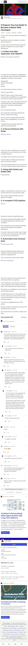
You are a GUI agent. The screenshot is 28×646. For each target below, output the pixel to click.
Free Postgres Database (12, 632)
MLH (25, 632)
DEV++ (17, 626)
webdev (14, 32)
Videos (21, 626)
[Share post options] (25, 644)
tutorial (13, 192)
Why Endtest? (11, 393)
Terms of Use (22, 634)
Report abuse (19, 492)
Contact (4, 632)
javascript (8, 32)
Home (5, 626)
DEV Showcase (17, 630)
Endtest (3, 37)
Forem (7, 636)
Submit (5, 326)
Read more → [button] (5, 532)
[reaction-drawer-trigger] (3, 644)
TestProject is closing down (8, 567)
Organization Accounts (8, 630)
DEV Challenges (11, 626)
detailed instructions (17, 164)
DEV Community (6, 623)
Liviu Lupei (7, 17)
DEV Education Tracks (6, 628)
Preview (12, 326)
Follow (14, 544)
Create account (22, 1)
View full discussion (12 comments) (14, 489)
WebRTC (11, 92)
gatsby (20, 32)
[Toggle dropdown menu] (26, 331)
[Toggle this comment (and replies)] (2, 334)
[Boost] (21, 644)
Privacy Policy (15, 634)
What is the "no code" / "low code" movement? (12, 577)
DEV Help (15, 628)
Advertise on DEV (21, 628)
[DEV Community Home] (5, 2)
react (2, 32)
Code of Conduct (10, 492)
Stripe (22, 157)
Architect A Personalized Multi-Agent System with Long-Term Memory (11, 515)
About (23, 630)
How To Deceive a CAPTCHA (9, 572)
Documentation (8, 161)
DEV (7, 637)
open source (14, 636)
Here (2, 110)
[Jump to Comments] (9, 644)
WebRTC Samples (5, 114)
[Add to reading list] (15, 644)
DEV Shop (20, 632)
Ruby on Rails (13, 638)
